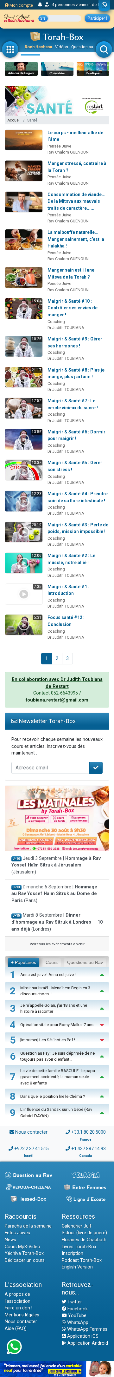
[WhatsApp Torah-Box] (104, 5)
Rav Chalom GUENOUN (68, 152)
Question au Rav (86, 46)
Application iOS (82, 1336)
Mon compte (21, 5)
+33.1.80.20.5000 (88, 1132)
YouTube (76, 1315)
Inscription (72, 1253)
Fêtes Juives (17, 1232)
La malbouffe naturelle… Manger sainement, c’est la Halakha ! (76, 239)
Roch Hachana (38, 46)
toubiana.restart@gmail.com (57, 700)
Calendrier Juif (77, 1226)
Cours (52, 962)
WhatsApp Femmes (86, 1329)
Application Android (87, 1343)
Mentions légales (22, 1315)
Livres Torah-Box (79, 1246)
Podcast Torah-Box (82, 1260)
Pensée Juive (59, 146)
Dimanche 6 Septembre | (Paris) (54, 893)
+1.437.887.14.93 (88, 1148)
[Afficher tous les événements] (40, 4)
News (10, 1239)
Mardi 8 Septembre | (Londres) (57, 922)
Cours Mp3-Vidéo (22, 1246)
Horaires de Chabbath (84, 1239)
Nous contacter (31, 1132)
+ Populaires (23, 962)
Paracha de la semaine (28, 1226)
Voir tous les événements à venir (57, 944)
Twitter (74, 1302)
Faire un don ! (18, 1308)
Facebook (77, 1309)
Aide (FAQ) (16, 1328)
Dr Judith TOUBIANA (66, 327)
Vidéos (61, 46)
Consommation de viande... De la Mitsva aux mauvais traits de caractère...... (76, 201)
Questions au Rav (85, 962)
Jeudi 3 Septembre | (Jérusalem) (56, 865)
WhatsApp (77, 1322)
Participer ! (97, 18)
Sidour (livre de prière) (84, 1232)
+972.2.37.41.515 (31, 1148)
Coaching (56, 321)
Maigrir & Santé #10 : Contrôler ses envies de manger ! (73, 308)
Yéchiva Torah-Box (24, 1253)
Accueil (14, 120)
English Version (77, 1267)
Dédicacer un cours (25, 1260)
